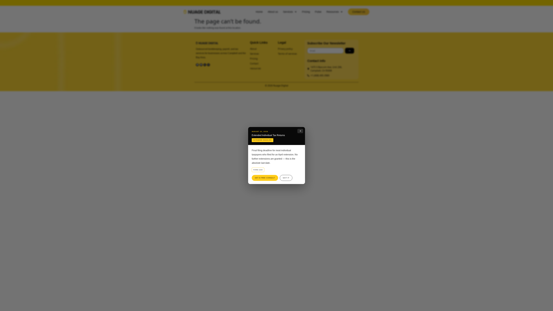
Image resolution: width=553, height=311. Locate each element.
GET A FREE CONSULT (265, 178)
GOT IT (286, 178)
